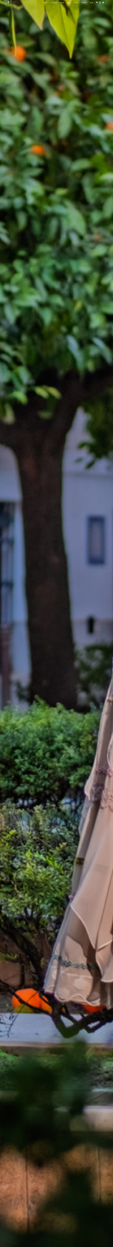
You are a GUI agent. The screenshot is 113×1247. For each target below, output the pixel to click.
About (62, 2)
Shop (69, 2)
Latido (76, 2)
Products (54, 2)
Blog (91, 2)
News (45, 2)
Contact (84, 2)
